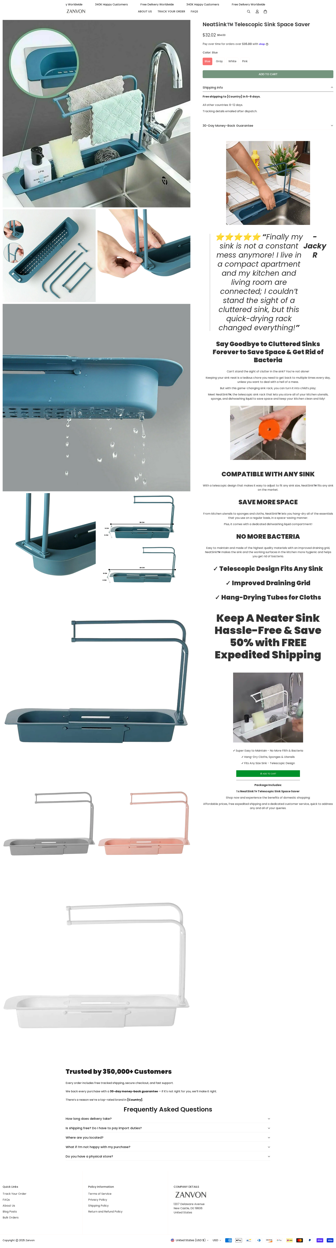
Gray (219, 61)
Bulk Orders (11, 1217)
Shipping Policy (98, 1206)
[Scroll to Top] (329, 1229)
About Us (145, 11)
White (232, 61)
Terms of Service (99, 1194)
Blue (207, 61)
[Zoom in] (184, 27)
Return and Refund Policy (105, 1212)
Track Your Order (171, 11)
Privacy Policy (97, 1200)
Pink (245, 61)
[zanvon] (76, 11)
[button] (265, 12)
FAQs (194, 11)
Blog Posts (10, 1212)
